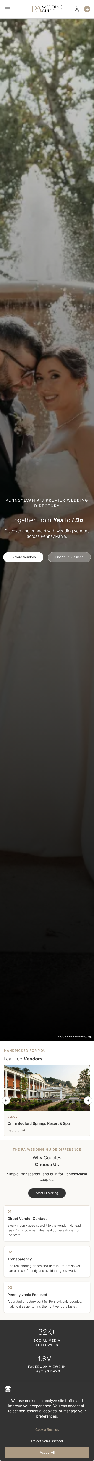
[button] (7, 9)
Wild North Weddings (80, 1036)
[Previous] (6, 1100)
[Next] (88, 1100)
